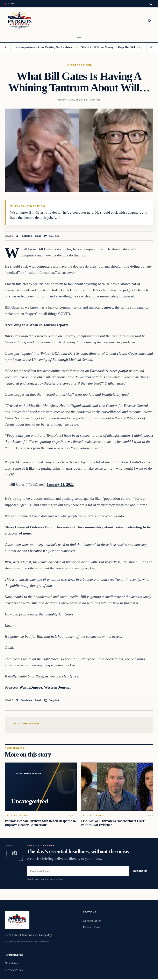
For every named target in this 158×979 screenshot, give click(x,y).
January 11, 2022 (60, 484)
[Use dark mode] (150, 3)
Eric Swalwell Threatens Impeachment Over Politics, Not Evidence (112, 823)
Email (38, 235)
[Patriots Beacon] (19, 20)
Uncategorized (79, 65)
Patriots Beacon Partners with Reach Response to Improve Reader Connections (40, 823)
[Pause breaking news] (149, 47)
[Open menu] (79, 38)
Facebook (26, 235)
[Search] (149, 20)
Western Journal (57, 687)
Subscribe (140, 871)
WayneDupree (30, 687)
